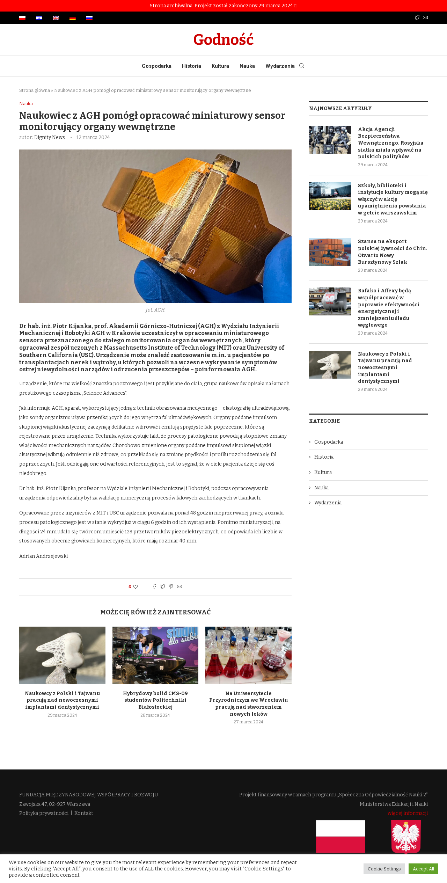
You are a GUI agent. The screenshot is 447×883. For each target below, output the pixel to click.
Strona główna (34, 90)
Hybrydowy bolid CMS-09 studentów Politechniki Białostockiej (155, 700)
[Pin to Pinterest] (171, 587)
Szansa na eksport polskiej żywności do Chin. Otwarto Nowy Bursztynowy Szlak (392, 252)
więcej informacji (408, 813)
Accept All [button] (423, 868)
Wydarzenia (280, 66)
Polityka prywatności (43, 813)
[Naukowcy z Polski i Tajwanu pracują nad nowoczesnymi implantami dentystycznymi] (62, 655)
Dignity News (49, 137)
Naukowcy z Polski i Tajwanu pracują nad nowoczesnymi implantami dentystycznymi (62, 700)
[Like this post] (140, 587)
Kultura (220, 66)
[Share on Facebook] (154, 587)
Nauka (247, 66)
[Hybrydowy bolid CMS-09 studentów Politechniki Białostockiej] (155, 655)
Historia (191, 66)
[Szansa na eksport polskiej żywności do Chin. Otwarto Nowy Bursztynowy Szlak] (330, 252)
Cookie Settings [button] (384, 868)
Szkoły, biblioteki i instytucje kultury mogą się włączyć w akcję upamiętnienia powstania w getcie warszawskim (393, 199)
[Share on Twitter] (162, 587)
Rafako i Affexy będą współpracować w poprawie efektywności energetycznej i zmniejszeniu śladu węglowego (388, 308)
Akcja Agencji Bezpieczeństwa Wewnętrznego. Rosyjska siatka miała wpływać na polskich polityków (391, 143)
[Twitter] (417, 18)
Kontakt (83, 813)
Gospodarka (156, 66)
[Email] (425, 18)
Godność (223, 40)
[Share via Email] (179, 587)
